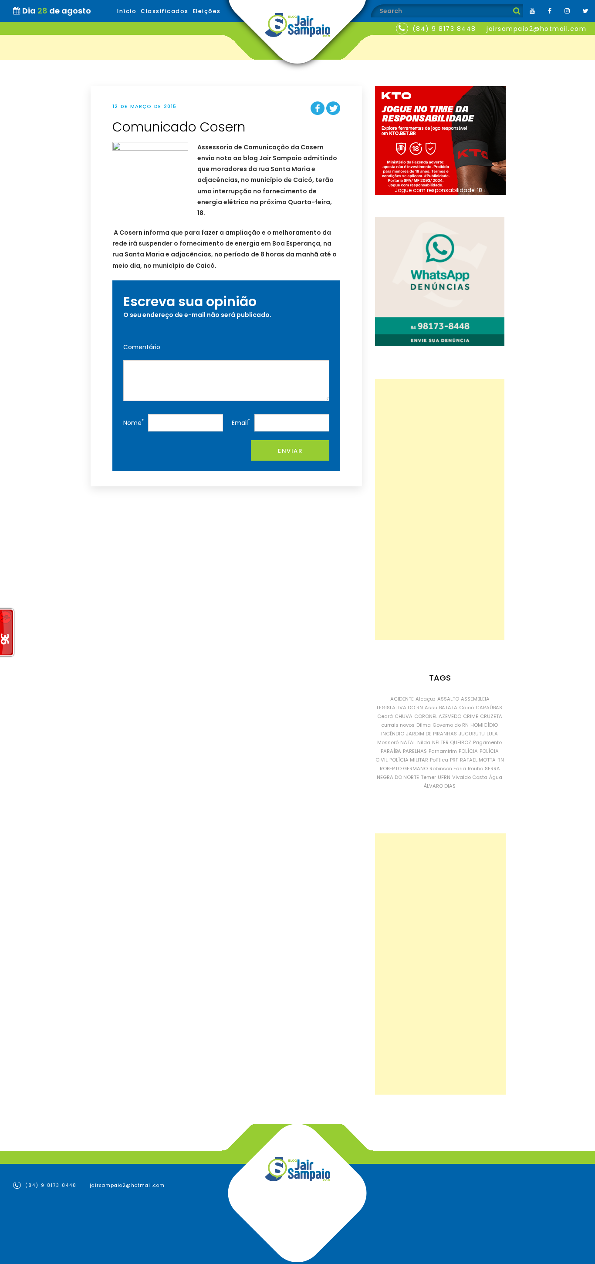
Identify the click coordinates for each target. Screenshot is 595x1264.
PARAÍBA (391, 751)
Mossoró (388, 742)
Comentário (141, 347)
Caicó (466, 707)
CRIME (470, 716)
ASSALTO (448, 698)
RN (500, 759)
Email (241, 422)
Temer (428, 777)
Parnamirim (443, 751)
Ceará (385, 716)
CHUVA (403, 716)
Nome (133, 422)
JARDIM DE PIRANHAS (431, 733)
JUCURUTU (472, 733)
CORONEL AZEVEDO (437, 716)
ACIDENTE (402, 698)
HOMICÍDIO (484, 724)
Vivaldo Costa (469, 777)
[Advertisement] (439, 509)
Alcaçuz (426, 698)
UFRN (444, 777)
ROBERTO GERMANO (404, 768)
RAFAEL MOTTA (478, 759)
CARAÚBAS (489, 707)
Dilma (423, 724)
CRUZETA (491, 716)
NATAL (408, 742)
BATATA (448, 707)
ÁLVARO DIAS (440, 785)
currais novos (398, 724)
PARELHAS (415, 751)
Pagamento (487, 742)
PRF (454, 759)
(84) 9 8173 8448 (444, 28)
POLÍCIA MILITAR (408, 759)
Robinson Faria (447, 768)
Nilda (423, 742)
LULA (492, 733)
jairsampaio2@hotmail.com (536, 28)
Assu (431, 707)
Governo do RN (451, 724)
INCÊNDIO (392, 733)
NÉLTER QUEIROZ (451, 742)
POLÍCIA (468, 751)
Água (495, 777)
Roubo (475, 768)
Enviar (290, 451)
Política (439, 759)
